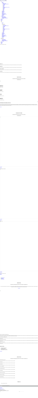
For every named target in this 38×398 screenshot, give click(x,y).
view (1, 271)
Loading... (1, 274)
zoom (0, 271)
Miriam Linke (1, 272)
